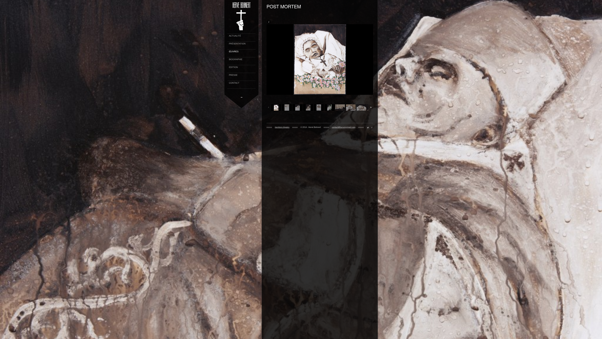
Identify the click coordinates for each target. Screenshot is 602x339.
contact (234, 83)
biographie (235, 59)
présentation (237, 44)
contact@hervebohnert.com (343, 127)
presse (233, 75)
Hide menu (241, 96)
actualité (235, 36)
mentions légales (282, 127)
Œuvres (233, 51)
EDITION (233, 67)
